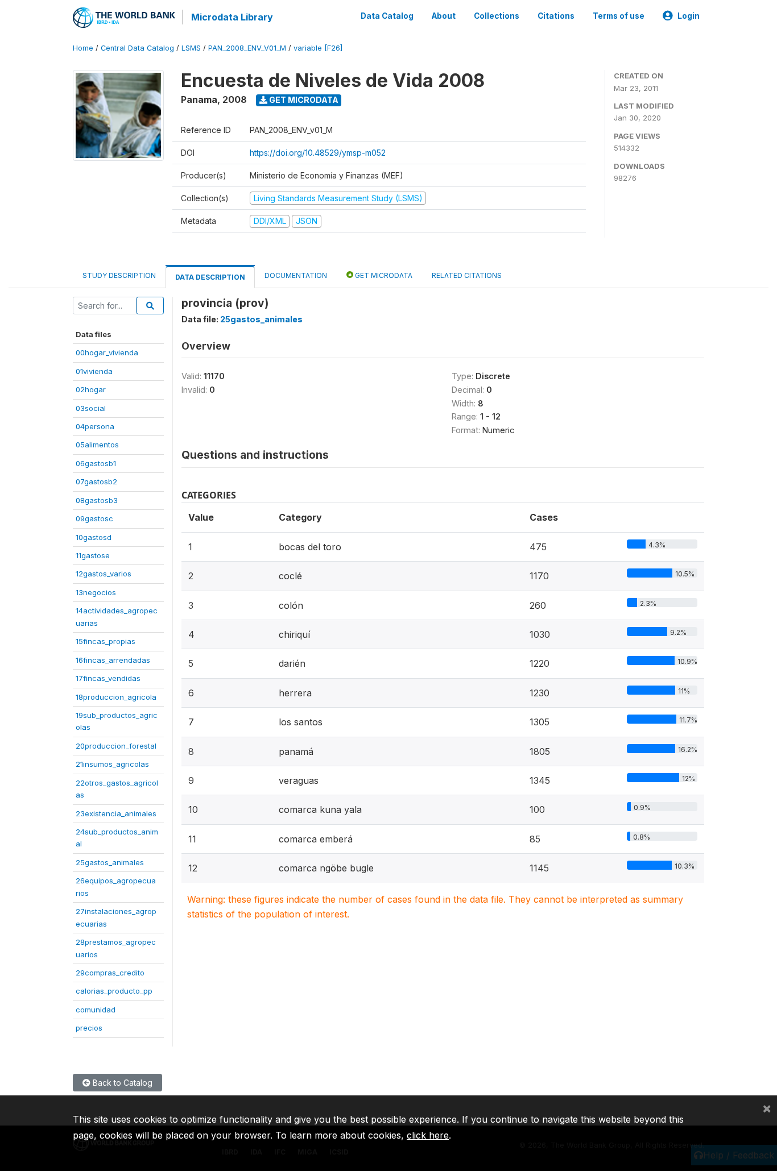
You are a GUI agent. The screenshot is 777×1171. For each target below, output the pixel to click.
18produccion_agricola (116, 696)
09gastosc (94, 518)
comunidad (95, 1009)
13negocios (96, 592)
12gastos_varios (103, 573)
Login (688, 15)
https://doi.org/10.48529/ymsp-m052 (318, 152)
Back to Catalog (121, 1082)
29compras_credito (110, 972)
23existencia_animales (116, 813)
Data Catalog (387, 15)
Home (83, 48)
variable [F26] (318, 48)
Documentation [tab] (295, 275)
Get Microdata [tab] (382, 275)
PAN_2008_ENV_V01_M (247, 48)
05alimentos (97, 444)
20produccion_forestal (116, 745)
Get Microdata (302, 100)
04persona (95, 426)
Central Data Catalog (137, 48)
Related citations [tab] (467, 275)
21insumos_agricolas (112, 764)
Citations (556, 15)
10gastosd (93, 537)
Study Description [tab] (119, 275)
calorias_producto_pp (114, 990)
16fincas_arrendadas (113, 660)
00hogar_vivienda (107, 352)
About (444, 15)
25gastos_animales (110, 862)
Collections (496, 15)
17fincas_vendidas (108, 678)
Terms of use (618, 15)
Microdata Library (232, 17)
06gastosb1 (96, 463)
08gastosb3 (97, 500)
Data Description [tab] (210, 277)
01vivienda (94, 371)
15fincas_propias (105, 641)
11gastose (93, 555)
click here (428, 1135)
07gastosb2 (96, 481)
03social (91, 408)
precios (89, 1027)
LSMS (191, 48)
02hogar (91, 389)
